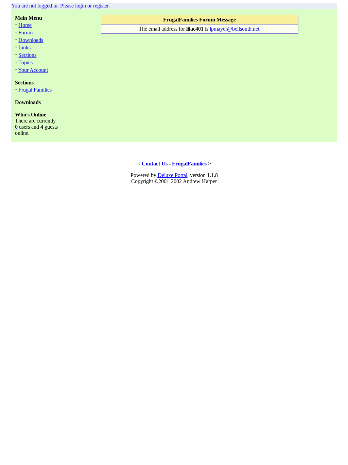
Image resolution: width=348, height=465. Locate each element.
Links (24, 47)
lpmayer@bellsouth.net (234, 29)
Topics (25, 62)
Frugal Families (35, 90)
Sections (27, 55)
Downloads (30, 40)
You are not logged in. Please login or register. (60, 6)
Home (25, 25)
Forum (25, 32)
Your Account (33, 70)
